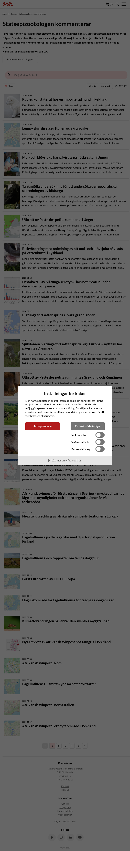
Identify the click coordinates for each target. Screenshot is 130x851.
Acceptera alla (42, 426)
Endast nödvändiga (87, 426)
